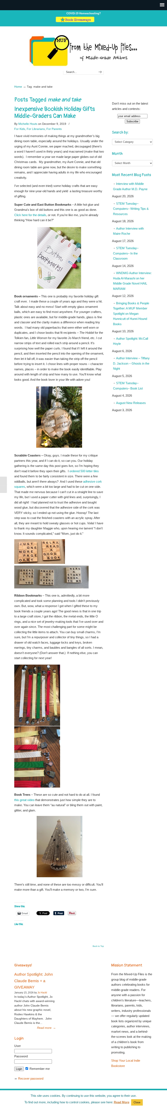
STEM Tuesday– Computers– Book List (128, 385)
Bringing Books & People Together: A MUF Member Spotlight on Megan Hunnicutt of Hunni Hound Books (131, 313)
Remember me (39, 1068)
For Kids (19, 129)
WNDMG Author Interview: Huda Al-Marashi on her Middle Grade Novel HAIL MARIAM (132, 280)
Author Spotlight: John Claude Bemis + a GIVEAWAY (33, 980)
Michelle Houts (27, 123)
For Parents (54, 129)
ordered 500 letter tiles (84, 471)
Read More (121, 1102)
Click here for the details (30, 215)
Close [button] (137, 1102)
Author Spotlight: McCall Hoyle (130, 341)
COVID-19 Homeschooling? (83, 13)
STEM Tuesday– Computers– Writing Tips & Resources (131, 209)
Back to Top (98, 946)
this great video (24, 800)
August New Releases (131, 403)
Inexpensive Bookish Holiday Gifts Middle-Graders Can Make (54, 112)
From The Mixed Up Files (83, 50)
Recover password (30, 1078)
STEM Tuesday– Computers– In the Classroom (125, 253)
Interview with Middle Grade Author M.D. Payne (130, 186)
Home (18, 86)
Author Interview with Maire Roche (128, 231)
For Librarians (36, 129)
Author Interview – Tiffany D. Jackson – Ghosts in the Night (131, 363)
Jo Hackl (42, 992)
